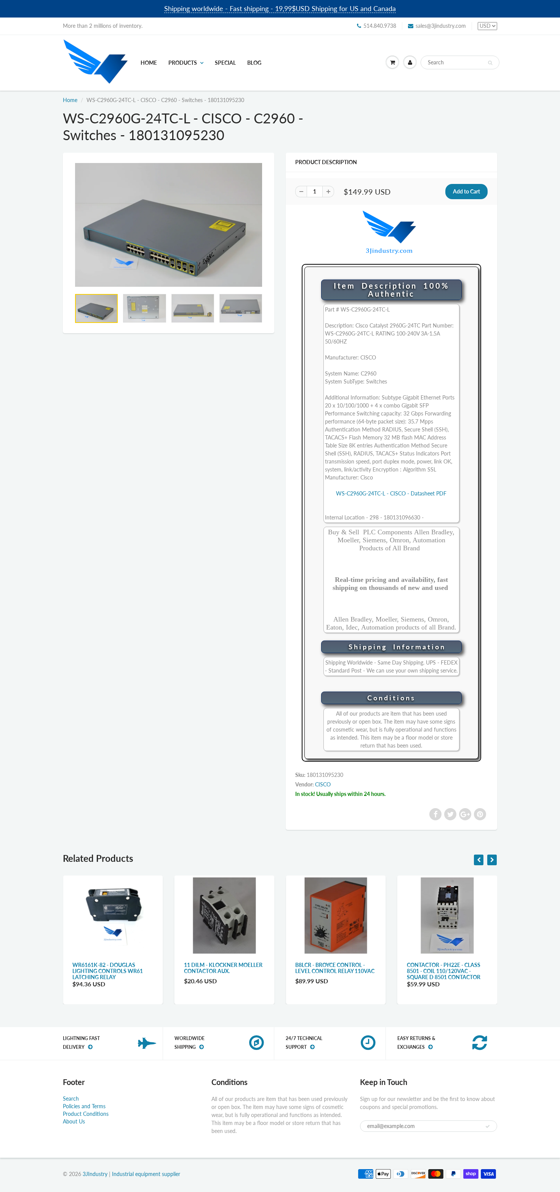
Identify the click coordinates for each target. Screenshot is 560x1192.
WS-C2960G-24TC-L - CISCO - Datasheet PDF (391, 493)
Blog (254, 62)
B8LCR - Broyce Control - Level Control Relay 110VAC (334, 968)
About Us (74, 1121)
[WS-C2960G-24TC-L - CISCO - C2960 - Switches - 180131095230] (168, 224)
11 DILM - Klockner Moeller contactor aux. (223, 968)
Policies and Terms (84, 1106)
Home (149, 62)
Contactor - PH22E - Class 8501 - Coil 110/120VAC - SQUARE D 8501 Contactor (443, 971)
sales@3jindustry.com (441, 25)
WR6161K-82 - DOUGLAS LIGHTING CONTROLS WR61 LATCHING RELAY (107, 971)
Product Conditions (86, 1114)
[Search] (490, 63)
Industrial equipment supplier (146, 1174)
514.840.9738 (379, 25)
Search (71, 1098)
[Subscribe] (487, 1126)
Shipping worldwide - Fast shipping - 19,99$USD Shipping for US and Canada (280, 8)
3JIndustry (95, 1174)
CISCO (323, 784)
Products (182, 62)
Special (225, 62)
